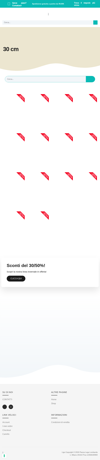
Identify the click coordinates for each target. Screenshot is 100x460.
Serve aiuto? (19, 4)
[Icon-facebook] (4, 407)
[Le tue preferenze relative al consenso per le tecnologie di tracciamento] (4, 455)
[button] (5, 14)
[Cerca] (95, 22)
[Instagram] (11, 407)
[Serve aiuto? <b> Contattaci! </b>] (9, 4)
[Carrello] (94, 14)
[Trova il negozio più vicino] (71, 3)
